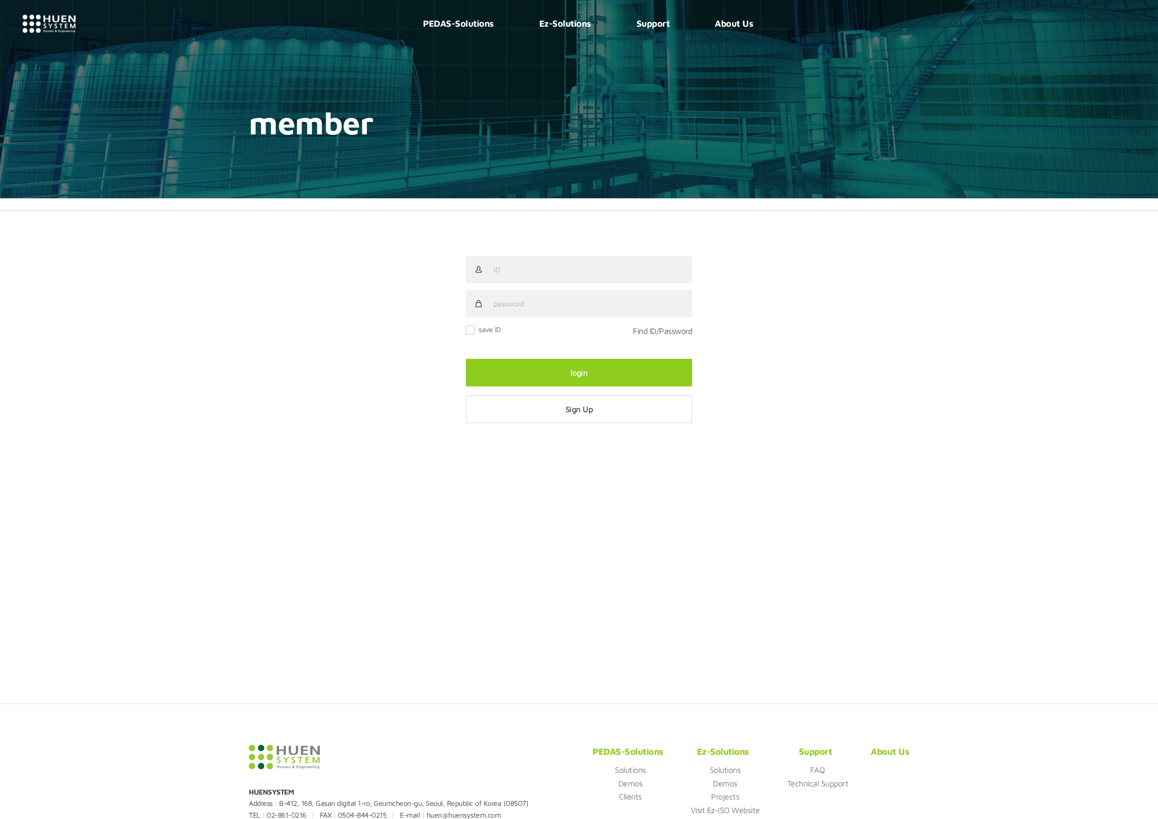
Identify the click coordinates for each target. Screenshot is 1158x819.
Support (653, 23)
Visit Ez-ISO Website (725, 810)
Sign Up (579, 409)
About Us (734, 23)
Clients (630, 796)
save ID (490, 329)
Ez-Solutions (565, 23)
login (579, 372)
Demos (630, 783)
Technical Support (818, 783)
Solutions (630, 770)
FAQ (817, 770)
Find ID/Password (662, 331)
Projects (725, 796)
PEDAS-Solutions (458, 23)
